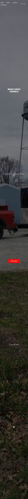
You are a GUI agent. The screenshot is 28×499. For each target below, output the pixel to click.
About (8, 2)
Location (15, 2)
